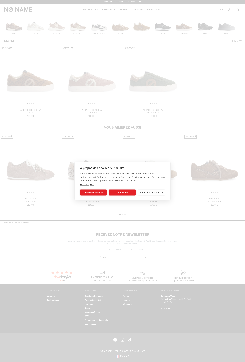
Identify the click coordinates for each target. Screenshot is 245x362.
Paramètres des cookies (151, 192)
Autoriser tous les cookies (93, 192)
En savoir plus (87, 184)
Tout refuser (122, 192)
